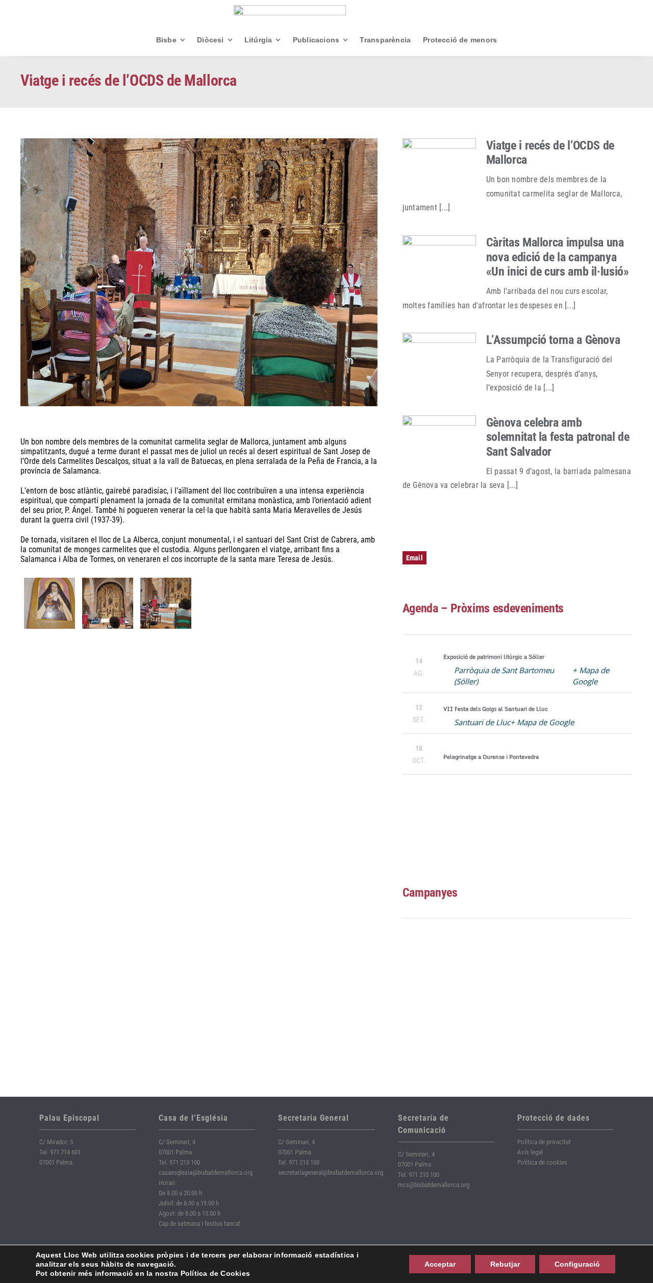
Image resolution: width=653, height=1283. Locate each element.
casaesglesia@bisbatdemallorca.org (206, 1172)
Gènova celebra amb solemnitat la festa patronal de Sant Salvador (558, 437)
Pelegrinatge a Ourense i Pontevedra (491, 756)
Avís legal (530, 1152)
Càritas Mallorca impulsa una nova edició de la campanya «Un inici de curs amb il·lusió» (557, 257)
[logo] (290, 9)
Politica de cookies (542, 1162)
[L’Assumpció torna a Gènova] (439, 362)
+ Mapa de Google (542, 722)
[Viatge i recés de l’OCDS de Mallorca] (439, 168)
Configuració (577, 1264)
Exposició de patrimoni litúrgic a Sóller (493, 656)
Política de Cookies (215, 1273)
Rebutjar (505, 1264)
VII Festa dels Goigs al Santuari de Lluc (495, 708)
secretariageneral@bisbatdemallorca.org (330, 1172)
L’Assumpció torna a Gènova (553, 340)
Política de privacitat (544, 1142)
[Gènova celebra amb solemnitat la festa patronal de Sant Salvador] (439, 445)
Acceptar (440, 1264)
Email (414, 558)
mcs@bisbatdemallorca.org (433, 1185)
